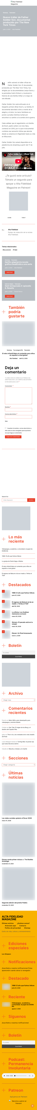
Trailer (15, 250)
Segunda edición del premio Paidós (14, 903)
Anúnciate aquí (10, 926)
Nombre (8, 407)
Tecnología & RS (18, 350)
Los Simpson (6, 954)
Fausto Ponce (18, 291)
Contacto (22, 926)
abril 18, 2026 (16, 606)
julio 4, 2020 (6, 29)
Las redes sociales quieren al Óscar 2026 (17, 818)
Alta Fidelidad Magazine (12, 918)
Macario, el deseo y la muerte (18, 749)
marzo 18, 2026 (16, 626)
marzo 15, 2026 (6, 820)
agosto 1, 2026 (16, 1009)
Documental (7, 250)
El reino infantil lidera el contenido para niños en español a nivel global (18, 354)
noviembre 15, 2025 (8, 905)
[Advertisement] (18, 59)
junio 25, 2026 (16, 595)
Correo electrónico (11, 414)
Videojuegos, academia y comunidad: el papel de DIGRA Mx (23, 1004)
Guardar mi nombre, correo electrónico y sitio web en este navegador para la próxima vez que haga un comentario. (18, 430)
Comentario (8, 386)
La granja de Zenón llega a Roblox (12, 561)
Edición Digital (9, 284)
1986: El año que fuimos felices (11, 556)
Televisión (12, 12)
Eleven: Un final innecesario (22, 633)
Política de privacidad (13, 928)
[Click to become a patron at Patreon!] (18, 201)
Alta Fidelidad (16, 29)
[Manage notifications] (32, 1105)
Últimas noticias (8, 923)
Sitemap (27, 928)
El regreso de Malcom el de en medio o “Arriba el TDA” (22, 603)
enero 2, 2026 (16, 635)
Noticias (5, 12)
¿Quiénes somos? (23, 923)
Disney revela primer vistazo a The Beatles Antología (17, 860)
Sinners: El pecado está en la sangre (22, 623)
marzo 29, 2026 (16, 616)
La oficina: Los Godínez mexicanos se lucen (20, 613)
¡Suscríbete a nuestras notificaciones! (15, 1023)
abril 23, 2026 (23, 358)
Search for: (5, 496)
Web (6, 421)
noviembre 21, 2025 (8, 863)
